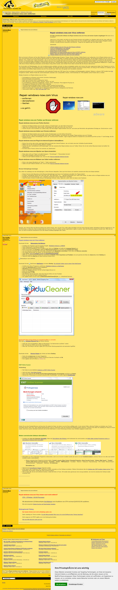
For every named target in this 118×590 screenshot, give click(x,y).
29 (34, 588)
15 (16, 588)
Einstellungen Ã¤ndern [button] (76, 584)
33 (39, 588)
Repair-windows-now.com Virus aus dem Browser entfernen (65, 47)
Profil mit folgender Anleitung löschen (59, 156)
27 (32, 588)
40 (48, 588)
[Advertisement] (33, 44)
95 (28, 589)
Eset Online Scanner (36, 372)
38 (46, 588)
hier (112, 71)
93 (25, 589)
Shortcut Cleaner (34, 353)
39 (47, 588)
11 (11, 588)
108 (49, 589)
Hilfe (69, 16)
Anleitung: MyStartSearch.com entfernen (99, 542)
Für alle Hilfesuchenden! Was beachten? (100, 541)
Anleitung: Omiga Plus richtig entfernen (99, 546)
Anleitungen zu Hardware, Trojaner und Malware (43, 22)
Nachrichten (43, 16)
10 (10, 588)
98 (31, 589)
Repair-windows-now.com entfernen (25, 19)
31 (37, 588)
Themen (4, 529)
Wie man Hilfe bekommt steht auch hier (32, 519)
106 (45, 589)
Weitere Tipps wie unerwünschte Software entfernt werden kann (66, 53)
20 (22, 588)
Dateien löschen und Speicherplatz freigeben (44, 504)
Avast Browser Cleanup (35, 468)
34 (41, 588)
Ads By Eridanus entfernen (53, 535)
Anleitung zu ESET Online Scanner (46, 370)
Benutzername (94, 12)
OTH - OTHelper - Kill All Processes (33, 497)
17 (19, 588)
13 (13, 588)
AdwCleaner (40, 263)
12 (12, 588)
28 (33, 588)
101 (36, 589)
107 (47, 589)
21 (24, 588)
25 (29, 588)
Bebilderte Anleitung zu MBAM (57, 245)
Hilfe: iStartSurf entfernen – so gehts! (99, 545)
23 (26, 588)
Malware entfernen (16, 12)
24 (28, 588)
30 (35, 588)
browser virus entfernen (8, 530)
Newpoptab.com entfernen (64, 535)
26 (30, 588)
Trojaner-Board (7, 12)
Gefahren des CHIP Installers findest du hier (99, 469)
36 (43, 588)
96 (29, 589)
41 (50, 588)
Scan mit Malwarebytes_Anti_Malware (60, 48)
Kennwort (93, 14)
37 (45, 588)
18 (20, 588)
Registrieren (16, 16)
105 (44, 589)
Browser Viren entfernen (97, 547)
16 (17, 588)
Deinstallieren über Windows (60, 438)
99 (33, 589)
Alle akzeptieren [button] (61, 584)
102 (38, 589)
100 (35, 589)
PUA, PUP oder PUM (41, 89)
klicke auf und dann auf (44, 253)
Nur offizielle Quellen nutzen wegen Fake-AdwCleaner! (67, 263)
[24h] (90, 16)
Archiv (3, 582)
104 (42, 589)
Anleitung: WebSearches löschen (98, 543)
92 (24, 589)
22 (25, 588)
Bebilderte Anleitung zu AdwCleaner (55, 266)
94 (26, 589)
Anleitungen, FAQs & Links (26, 12)
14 (15, 588)
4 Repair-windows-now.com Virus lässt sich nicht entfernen (64, 54)
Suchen (106, 16)
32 (38, 588)
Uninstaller (44, 438)
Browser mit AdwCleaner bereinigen (59, 49)
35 (42, 588)
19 (21, 588)
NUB (71, 16)
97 (30, 589)
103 (40, 589)
